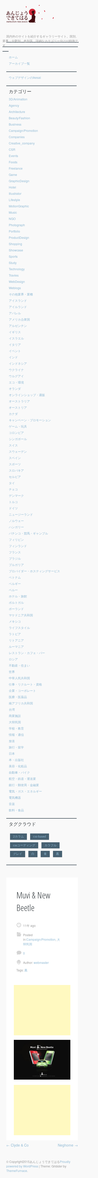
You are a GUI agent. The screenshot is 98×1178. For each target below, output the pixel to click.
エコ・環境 (16, 382)
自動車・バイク (19, 772)
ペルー (13, 590)
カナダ (13, 413)
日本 (12, 753)
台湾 (12, 709)
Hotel (12, 187)
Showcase (16, 250)
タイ (12, 483)
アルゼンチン (18, 325)
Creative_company (22, 143)
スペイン (15, 457)
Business (15, 124)
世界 (12, 671)
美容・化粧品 (18, 766)
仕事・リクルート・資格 (25, 684)
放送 (12, 741)
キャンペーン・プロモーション (30, 420)
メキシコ (15, 621)
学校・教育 (16, 728)
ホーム (13, 57)
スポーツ (15, 464)
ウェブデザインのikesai (25, 77)
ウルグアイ (16, 376)
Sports (13, 256)
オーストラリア (19, 401)
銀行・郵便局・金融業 (24, 785)
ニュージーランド (21, 514)
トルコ (13, 502)
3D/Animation (18, 99)
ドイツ (13, 508)
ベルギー (15, 583)
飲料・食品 (16, 810)
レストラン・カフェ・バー (27, 653)
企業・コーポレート (22, 690)
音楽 (12, 804)
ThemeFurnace (16, 1170)
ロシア (13, 659)
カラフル (50, 845)
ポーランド (16, 608)
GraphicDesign (19, 181)
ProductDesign (19, 237)
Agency (14, 105)
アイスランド (18, 300)
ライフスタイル (19, 627)
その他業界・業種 (21, 294)
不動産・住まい (19, 665)
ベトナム (15, 577)
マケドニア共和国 (21, 615)
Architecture (17, 111)
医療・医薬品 (18, 697)
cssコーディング (24, 845)
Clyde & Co (17, 1145)
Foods (13, 162)
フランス (15, 552)
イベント (15, 351)
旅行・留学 (16, 747)
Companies (17, 137)
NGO (12, 218)
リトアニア (16, 640)
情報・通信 (16, 734)
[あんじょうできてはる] (28, 26)
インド (13, 357)
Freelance (16, 168)
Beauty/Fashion (19, 118)
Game (13, 174)
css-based (39, 836)
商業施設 (15, 715)
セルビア (15, 476)
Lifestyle (14, 200)
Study (13, 262)
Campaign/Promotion (23, 130)
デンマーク (16, 495)
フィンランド (18, 546)
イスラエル (16, 338)
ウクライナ (16, 369)
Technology (17, 269)
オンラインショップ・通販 (27, 395)
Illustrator (15, 193)
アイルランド (18, 307)
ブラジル (15, 558)
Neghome (68, 1145)
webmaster (41, 962)
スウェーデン (18, 451)
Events (13, 156)
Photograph (17, 225)
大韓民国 (15, 722)
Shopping (15, 244)
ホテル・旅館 (18, 596)
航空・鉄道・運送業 (22, 778)
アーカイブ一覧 (19, 63)
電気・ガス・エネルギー (25, 791)
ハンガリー (16, 527)
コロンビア (16, 432)
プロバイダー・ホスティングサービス (34, 571)
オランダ (15, 388)
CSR (12, 149)
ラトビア (15, 634)
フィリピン (16, 539)
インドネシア (18, 363)
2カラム (18, 836)
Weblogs (15, 288)
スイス (13, 445)
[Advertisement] (42, 1010)
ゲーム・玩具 (18, 426)
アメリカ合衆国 (19, 319)
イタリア (15, 344)
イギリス (15, 332)
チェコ (13, 489)
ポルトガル (16, 602)
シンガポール (18, 439)
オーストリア (18, 407)
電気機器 (15, 797)
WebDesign (17, 281)
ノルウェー (16, 520)
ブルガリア (16, 564)
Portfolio (14, 231)
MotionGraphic (19, 206)
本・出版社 (16, 759)
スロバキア (16, 470)
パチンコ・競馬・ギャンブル (28, 533)
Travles (14, 275)
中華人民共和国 (19, 678)
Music (13, 212)
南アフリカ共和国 (21, 703)
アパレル (15, 313)
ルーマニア (16, 646)
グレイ (17, 853)
